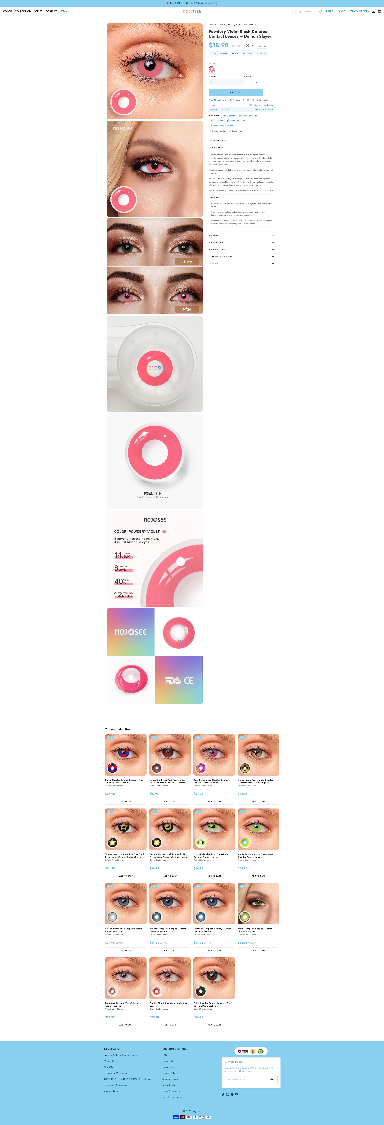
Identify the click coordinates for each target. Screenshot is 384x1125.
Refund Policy (169, 1085)
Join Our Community (172, 1097)
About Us (108, 1067)
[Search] (321, 11)
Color (212, 63)
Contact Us (167, 1067)
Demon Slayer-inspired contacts (240, 190)
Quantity (248, 76)
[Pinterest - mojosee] (232, 1094)
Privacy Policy (169, 1073)
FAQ (164, 1055)
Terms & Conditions (172, 1091)
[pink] (212, 69)
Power (212, 76)
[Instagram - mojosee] (227, 1094)
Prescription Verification (116, 1073)
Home (211, 24)
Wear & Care (110, 1061)
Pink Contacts (220, 24)
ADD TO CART (126, 801)
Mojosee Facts (111, 1091)
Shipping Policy (170, 1079)
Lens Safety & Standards (116, 1085)
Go (272, 1079)
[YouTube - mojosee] (236, 1094)
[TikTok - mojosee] (223, 1094)
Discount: (214, 116)
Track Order (168, 1061)
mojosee (197, 1111)
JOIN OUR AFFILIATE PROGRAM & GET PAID (128, 1079)
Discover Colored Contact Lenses (121, 1055)
